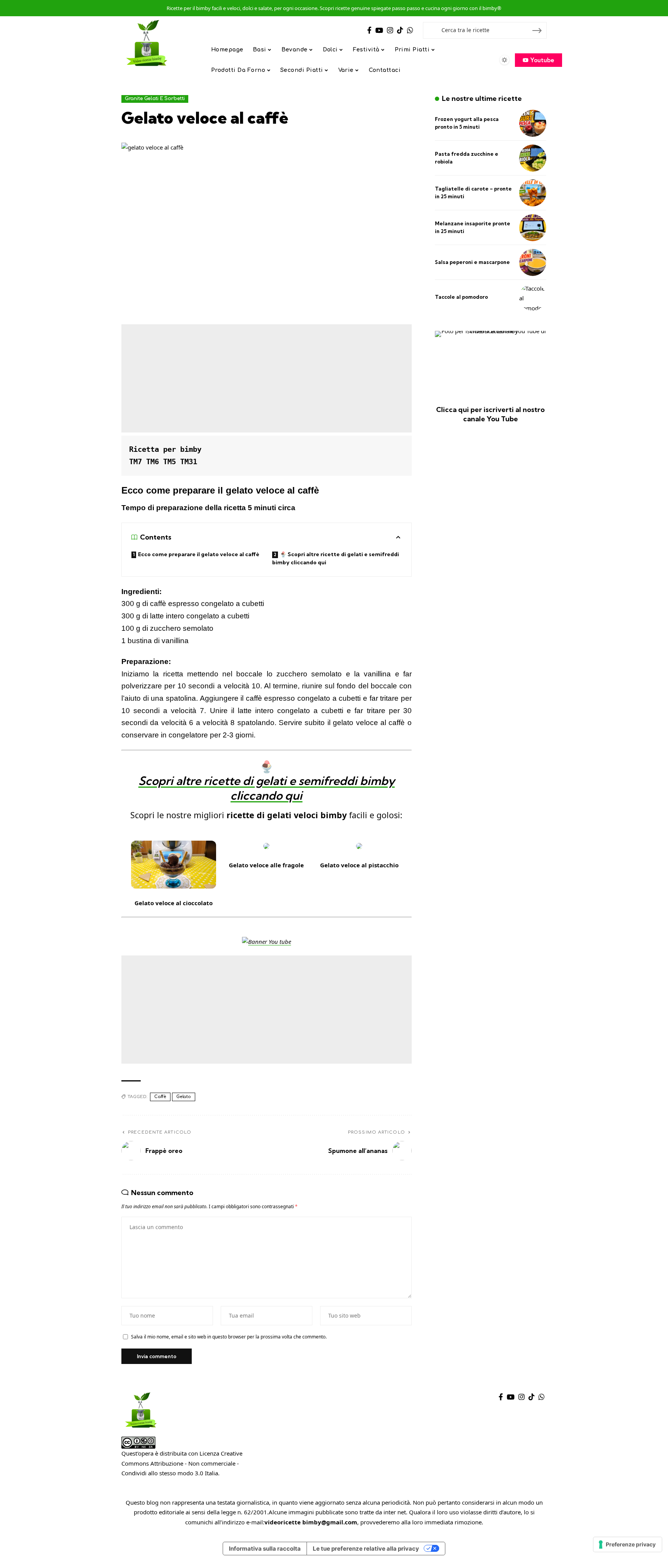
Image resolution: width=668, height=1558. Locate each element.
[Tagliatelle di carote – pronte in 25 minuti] (532, 192)
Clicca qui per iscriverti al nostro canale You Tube (490, 414)
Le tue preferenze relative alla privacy (366, 1548)
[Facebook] (369, 30)
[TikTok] (400, 30)
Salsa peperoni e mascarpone (472, 262)
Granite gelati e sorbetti (155, 98)
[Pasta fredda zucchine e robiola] (532, 158)
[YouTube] (379, 30)
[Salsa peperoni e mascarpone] (532, 262)
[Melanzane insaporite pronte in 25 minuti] (532, 227)
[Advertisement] (266, 378)
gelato (183, 1096)
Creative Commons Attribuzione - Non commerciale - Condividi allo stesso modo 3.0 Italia (181, 1463)
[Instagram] (390, 30)
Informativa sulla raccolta (265, 1548)
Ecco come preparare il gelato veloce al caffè (198, 554)
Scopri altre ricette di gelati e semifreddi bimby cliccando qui (266, 788)
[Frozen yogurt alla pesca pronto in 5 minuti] (532, 123)
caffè (160, 1096)
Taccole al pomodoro (461, 297)
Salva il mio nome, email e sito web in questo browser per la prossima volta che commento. (229, 1336)
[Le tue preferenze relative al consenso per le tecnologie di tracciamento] (627, 1544)
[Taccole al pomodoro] (532, 297)
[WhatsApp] (410, 30)
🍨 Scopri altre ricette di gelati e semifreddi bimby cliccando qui (335, 558)
